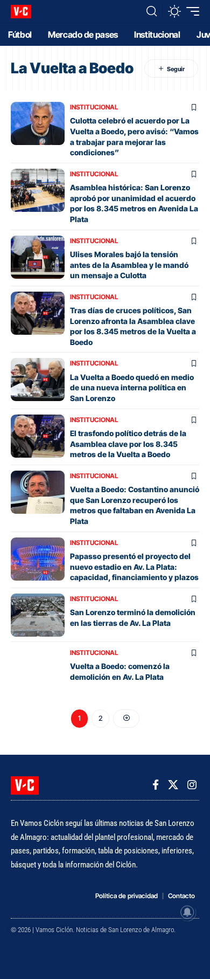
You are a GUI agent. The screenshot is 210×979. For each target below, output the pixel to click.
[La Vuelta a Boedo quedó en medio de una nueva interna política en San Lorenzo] (38, 379)
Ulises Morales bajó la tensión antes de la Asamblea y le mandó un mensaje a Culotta (129, 265)
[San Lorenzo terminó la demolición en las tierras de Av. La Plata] (38, 615)
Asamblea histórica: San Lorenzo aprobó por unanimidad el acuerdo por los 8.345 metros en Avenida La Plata (134, 203)
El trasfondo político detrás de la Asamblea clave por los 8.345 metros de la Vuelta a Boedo (128, 444)
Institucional (94, 107)
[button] (151, 11)
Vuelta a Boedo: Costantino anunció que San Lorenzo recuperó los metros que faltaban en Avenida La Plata (134, 505)
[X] (173, 785)
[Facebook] (156, 785)
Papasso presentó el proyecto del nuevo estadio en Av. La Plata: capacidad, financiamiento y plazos (134, 566)
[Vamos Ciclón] (21, 11)
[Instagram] (192, 785)
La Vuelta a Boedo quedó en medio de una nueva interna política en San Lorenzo (132, 388)
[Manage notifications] (187, 912)
